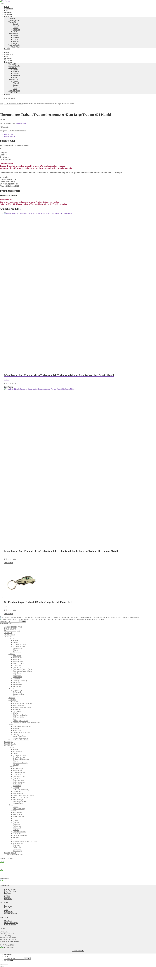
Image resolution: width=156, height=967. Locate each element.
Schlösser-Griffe (18, 717)
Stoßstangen (17, 833)
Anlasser (16, 640)
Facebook (7, 893)
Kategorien (8, 16)
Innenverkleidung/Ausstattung (23, 703)
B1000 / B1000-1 (14, 47)
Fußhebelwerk (17, 665)
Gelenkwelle (17, 774)
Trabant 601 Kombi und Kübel (18, 740)
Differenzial (17, 692)
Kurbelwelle (17, 730)
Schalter (15, 650)
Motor (15, 32)
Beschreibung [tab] (8, 134)
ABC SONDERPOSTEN (13, 627)
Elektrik (15, 24)
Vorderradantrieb (18, 799)
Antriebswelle (17, 690)
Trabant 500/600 (14, 20)
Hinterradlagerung (19, 782)
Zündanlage (17, 652)
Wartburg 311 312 (10, 744)
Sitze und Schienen (19, 832)
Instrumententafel (18, 705)
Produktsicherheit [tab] (10, 136)
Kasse (6, 10)
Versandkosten (21, 123)
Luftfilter (16, 734)
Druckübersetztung (19, 772)
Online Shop (8, 9)
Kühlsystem (17, 786)
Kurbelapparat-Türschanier (22, 707)
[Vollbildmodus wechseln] (3, 964)
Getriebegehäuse (18, 694)
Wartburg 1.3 (8, 742)
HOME (6, 7)
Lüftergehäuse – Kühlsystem (22, 732)
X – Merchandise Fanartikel (13, 855)
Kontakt (7, 49)
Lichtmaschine (17, 648)
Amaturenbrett (17, 812)
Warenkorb (8, 14)
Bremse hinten (17, 658)
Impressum (8, 899)
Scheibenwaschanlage (20, 763)
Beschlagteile (17, 814)
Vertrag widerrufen (78, 951)
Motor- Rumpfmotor (19, 736)
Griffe (15, 818)
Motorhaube (17, 709)
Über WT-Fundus (10, 889)
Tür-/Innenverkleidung (20, 835)
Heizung (15, 702)
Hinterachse (17, 675)
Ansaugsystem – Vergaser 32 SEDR (25, 841)
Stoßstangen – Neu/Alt (20, 721)
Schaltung (16, 696)
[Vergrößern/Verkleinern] (1, 964)
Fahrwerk (16, 26)
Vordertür (16, 837)
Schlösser (16, 830)
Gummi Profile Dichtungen (22, 726)
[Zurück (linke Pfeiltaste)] (1, 966)
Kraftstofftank (17, 677)
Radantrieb (16, 682)
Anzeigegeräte (17, 751)
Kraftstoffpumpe (18, 843)
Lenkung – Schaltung (20, 680)
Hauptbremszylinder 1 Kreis (22, 669)
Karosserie (16, 30)
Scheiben (16, 713)
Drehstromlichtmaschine (21, 759)
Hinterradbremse (18, 780)
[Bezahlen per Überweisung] (1, 870)
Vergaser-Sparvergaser (20, 738)
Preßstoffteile (17, 711)
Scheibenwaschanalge (20, 715)
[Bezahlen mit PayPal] (1, 862)
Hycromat (11, 698)
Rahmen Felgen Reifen (20, 797)
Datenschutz (8, 912)
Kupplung (16, 728)
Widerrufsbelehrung (11, 914)
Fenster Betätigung (19, 816)
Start (1, 104)
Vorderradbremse (18, 803)
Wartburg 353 (13, 33)
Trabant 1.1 (12, 18)
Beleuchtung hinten (19, 644)
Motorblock (17, 849)
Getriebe (15, 28)
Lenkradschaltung (23, 789)
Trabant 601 (12, 22)
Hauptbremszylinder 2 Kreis (22, 671)
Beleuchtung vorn (19, 646)
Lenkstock (16, 679)
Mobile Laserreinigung (12, 631)
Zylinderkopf (17, 851)
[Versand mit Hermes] (3, 862)
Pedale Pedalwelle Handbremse (23, 795)
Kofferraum (17, 826)
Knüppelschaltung (19, 809)
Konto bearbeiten (10, 925)
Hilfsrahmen (17, 673)
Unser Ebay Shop (10, 891)
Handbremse (17, 667)
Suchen (23, 621)
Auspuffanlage (18, 768)
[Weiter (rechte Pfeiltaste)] (3, 966)
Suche (6, 956)
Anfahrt (6, 895)
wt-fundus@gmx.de (12, 941)
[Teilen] (5, 964)
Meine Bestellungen (11, 923)
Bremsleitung (17, 770)
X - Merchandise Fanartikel (13, 104)
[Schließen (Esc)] (7, 964)
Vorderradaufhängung (20, 801)
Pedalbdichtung (18, 793)
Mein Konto (8, 12)
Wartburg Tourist (14, 45)
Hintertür (16, 822)
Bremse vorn (17, 659)
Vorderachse (17, 686)
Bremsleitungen (18, 661)
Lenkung (16, 788)
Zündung (16, 765)
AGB (6, 910)
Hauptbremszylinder (19, 776)
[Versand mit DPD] (2, 870)
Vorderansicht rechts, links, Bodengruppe (26, 723)
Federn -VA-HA (18, 663)
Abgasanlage (17, 656)
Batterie (15, 642)
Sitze (14, 719)
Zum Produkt (8, 387)
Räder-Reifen (17, 684)
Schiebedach (17, 828)
